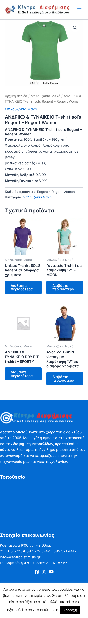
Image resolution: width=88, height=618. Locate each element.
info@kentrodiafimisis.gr (20, 557)
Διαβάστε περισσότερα (22, 287)
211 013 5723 (11, 551)
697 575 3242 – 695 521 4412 (51, 551)
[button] (75, 27)
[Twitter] (44, 571)
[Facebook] (36, 571)
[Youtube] (51, 571)
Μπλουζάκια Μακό (45, 96)
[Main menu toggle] (79, 9)
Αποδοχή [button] (70, 610)
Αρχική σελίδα (16, 96)
